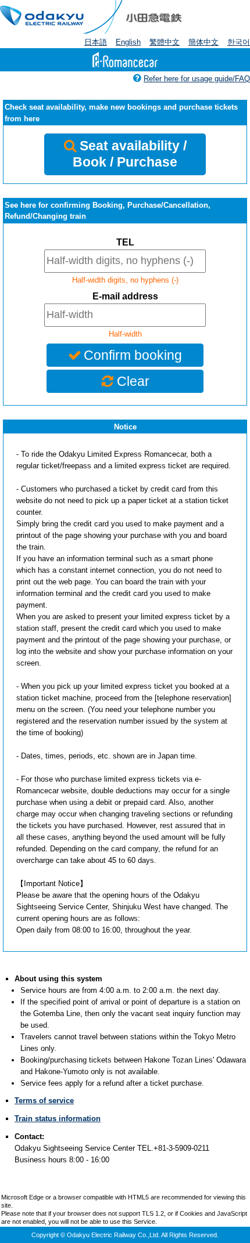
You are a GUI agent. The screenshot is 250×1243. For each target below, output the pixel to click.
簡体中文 (203, 42)
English (128, 42)
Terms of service (44, 1100)
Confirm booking (133, 355)
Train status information (58, 1118)
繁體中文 (164, 42)
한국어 (238, 42)
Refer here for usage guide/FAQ (197, 78)
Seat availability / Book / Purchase (130, 153)
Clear (133, 381)
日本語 (95, 42)
